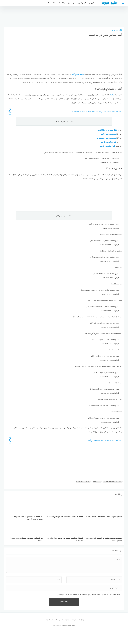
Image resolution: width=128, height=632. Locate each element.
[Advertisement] (64, 57)
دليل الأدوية (49, 620)
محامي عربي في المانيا (83, 482)
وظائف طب (61, 3)
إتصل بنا (81, 620)
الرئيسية (91, 3)
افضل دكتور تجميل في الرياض (119, 19)
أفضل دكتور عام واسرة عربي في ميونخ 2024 (107, 18)
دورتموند (112, 95)
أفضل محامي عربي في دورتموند (112, 482)
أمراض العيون (82, 3)
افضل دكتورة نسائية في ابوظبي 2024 (96, 18)
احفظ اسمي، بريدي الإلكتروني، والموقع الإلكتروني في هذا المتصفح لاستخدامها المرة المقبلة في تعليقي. (88, 594)
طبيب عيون (71, 3)
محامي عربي (116, 30)
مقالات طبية (51, 3)
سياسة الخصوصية (70, 620)
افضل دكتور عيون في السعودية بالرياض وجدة (85, 17)
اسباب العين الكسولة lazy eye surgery (74, 19)
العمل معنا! (59, 620)
